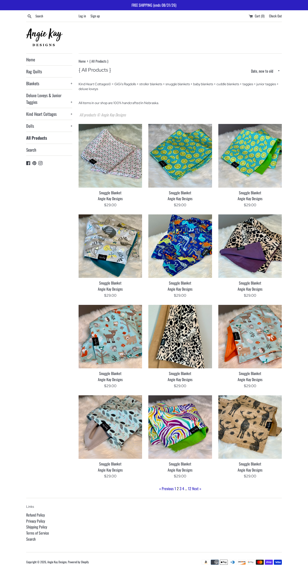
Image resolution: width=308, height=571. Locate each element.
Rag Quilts (34, 71)
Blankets (49, 83)
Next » (196, 488)
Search (31, 150)
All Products (36, 138)
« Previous (166, 488)
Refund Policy (35, 515)
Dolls (49, 126)
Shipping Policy (36, 527)
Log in (82, 15)
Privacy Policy (35, 521)
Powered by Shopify (78, 562)
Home (30, 59)
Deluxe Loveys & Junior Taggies (49, 98)
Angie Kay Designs (57, 562)
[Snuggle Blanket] (110, 155)
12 (189, 488)
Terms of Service (37, 533)
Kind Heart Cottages (49, 114)
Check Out (275, 15)
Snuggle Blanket (110, 192)
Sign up (95, 15)
